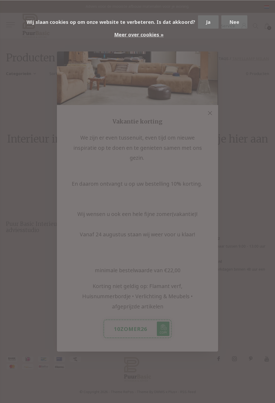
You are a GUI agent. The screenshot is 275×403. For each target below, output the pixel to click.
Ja (208, 22)
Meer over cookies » (139, 34)
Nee (234, 22)
